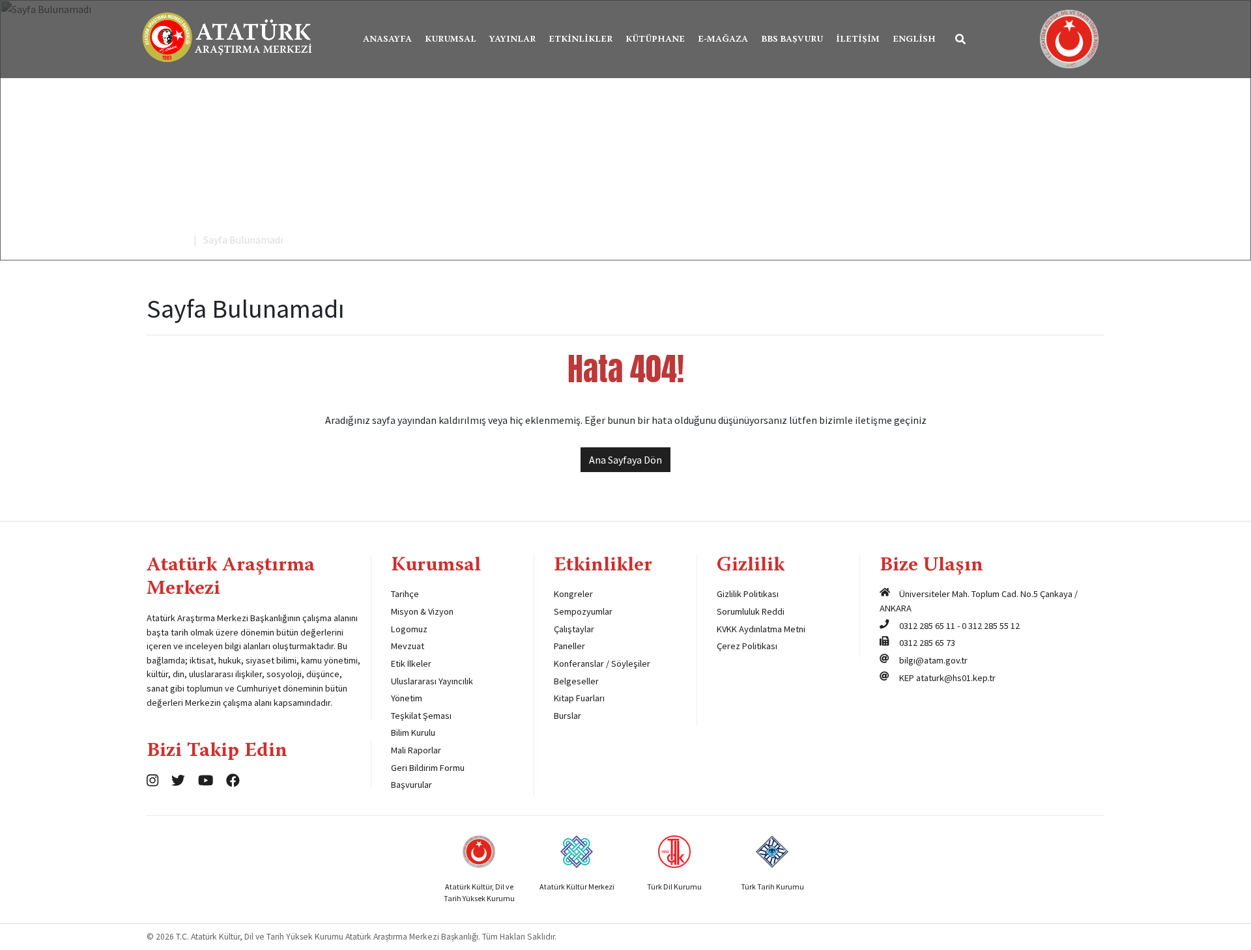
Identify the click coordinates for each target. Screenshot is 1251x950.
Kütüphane (655, 39)
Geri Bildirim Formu (428, 768)
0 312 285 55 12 (991, 626)
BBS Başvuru (792, 39)
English (914, 39)
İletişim (858, 39)
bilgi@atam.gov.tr (933, 660)
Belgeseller (576, 681)
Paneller (569, 646)
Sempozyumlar (583, 611)
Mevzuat (407, 646)
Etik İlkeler (411, 663)
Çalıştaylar (574, 629)
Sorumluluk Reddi (750, 611)
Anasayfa (387, 39)
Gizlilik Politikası (748, 594)
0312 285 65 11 (927, 626)
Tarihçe (405, 594)
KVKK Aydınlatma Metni (761, 629)
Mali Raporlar (416, 750)
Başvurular (411, 784)
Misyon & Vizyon (422, 611)
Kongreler (573, 594)
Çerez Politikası (747, 646)
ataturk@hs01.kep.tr (956, 678)
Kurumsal (450, 39)
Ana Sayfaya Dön (625, 459)
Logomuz (409, 629)
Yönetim (406, 698)
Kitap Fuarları (579, 698)
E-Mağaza (723, 39)
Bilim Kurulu (413, 732)
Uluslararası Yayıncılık (432, 681)
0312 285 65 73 (927, 643)
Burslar (567, 715)
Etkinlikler (580, 39)
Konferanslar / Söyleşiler (602, 663)
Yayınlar (512, 39)
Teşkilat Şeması (421, 715)
